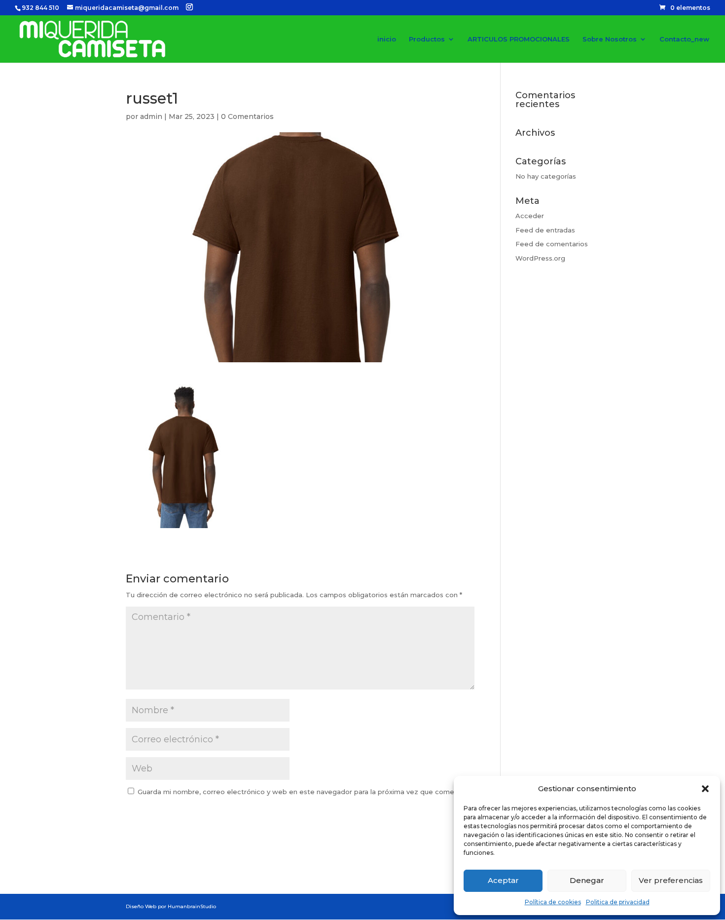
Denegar (587, 880)
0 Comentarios (247, 116)
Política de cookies (553, 902)
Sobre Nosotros (609, 39)
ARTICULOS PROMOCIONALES (519, 39)
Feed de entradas (545, 230)
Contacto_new (684, 39)
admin (151, 116)
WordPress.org (540, 258)
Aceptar (503, 880)
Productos (427, 39)
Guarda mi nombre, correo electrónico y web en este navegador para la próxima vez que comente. (302, 792)
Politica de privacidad (618, 902)
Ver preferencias (671, 880)
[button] (705, 789)
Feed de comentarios (551, 244)
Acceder (529, 216)
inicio (386, 39)
